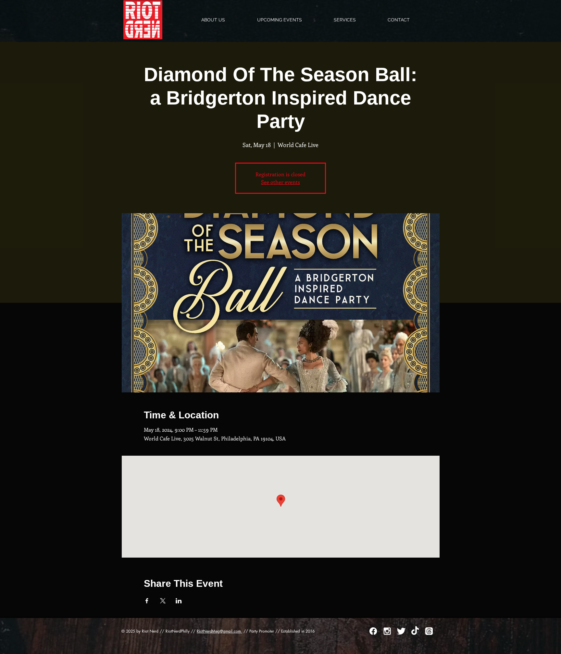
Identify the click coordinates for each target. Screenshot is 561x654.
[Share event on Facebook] (147, 600)
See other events (280, 182)
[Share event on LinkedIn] (179, 600)
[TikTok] (415, 631)
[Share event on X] (163, 600)
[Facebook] (373, 631)
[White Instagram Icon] (387, 631)
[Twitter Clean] (401, 631)
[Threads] (429, 631)
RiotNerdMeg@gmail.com (219, 631)
